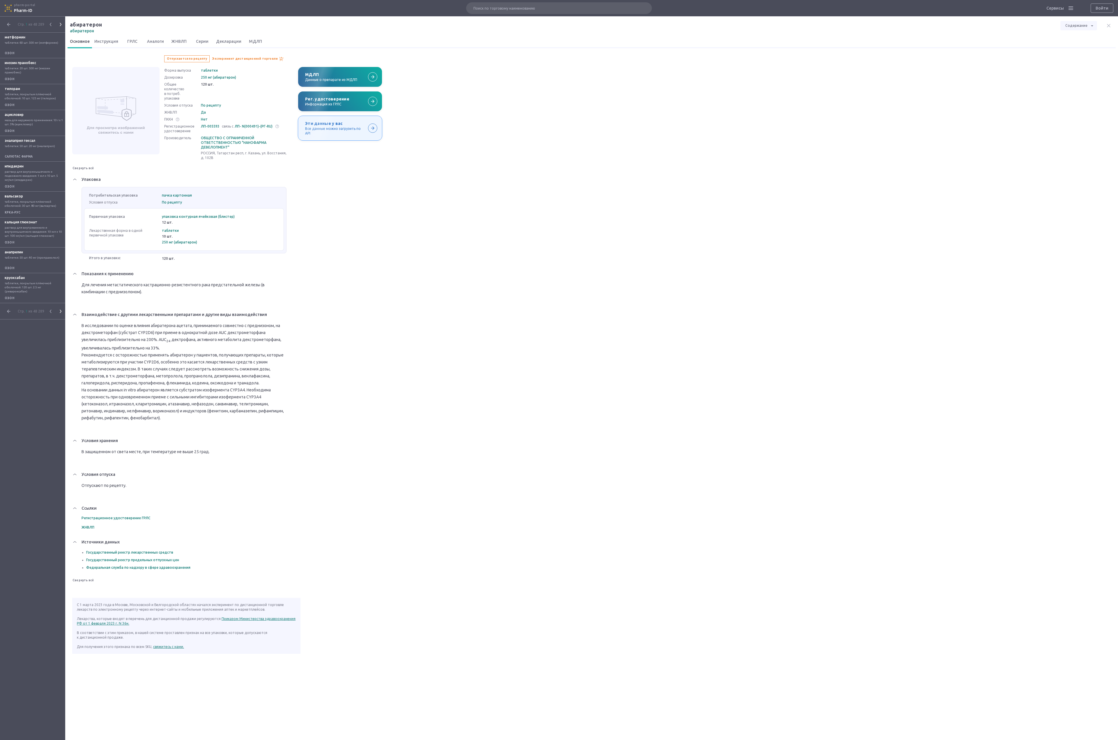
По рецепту (211, 105)
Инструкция (106, 41)
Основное (80, 41)
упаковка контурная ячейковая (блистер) (198, 216)
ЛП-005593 (210, 126)
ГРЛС (132, 41)
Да (203, 112)
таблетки (209, 70)
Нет (204, 119)
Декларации (228, 41)
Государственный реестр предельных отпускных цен (132, 560)
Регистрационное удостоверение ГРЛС (116, 518)
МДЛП (255, 41)
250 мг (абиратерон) (218, 77)
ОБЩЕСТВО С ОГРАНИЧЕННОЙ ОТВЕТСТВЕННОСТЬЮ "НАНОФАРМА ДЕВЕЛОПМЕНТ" (233, 142)
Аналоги (155, 41)
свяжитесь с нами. (168, 647)
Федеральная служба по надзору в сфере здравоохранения (138, 567)
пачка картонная (177, 195)
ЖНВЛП (179, 41)
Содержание (1076, 25)
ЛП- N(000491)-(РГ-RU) (254, 126)
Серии (202, 41)
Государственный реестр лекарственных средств (129, 552)
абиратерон (82, 31)
